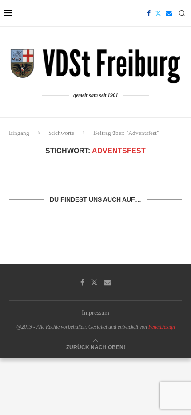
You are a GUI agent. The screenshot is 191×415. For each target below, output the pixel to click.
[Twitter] (158, 13)
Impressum (95, 312)
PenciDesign (161, 327)
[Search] (182, 13)
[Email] (169, 13)
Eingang (19, 133)
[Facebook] (149, 13)
